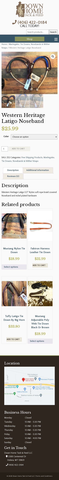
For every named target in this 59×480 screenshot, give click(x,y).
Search (53, 32)
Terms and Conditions (44, 476)
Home (4, 44)
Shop (29, 39)
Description (13, 170)
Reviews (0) (13, 176)
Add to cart (18, 149)
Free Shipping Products (32, 157)
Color (6, 136)
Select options (11, 267)
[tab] (13, 170)
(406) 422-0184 (32, 22)
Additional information (37, 170)
